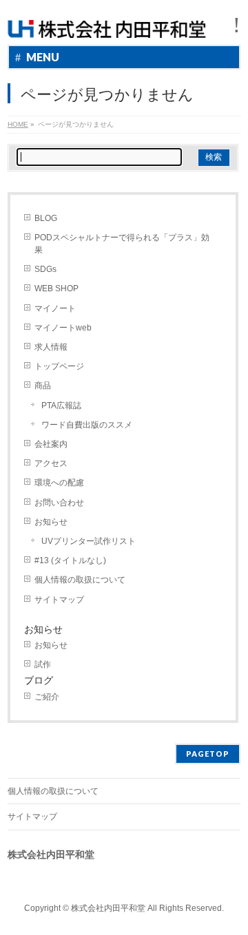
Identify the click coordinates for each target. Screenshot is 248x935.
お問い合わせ (59, 502)
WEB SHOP (56, 288)
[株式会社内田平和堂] (107, 22)
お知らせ (51, 522)
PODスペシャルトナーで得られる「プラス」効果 (121, 244)
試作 (42, 664)
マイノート (55, 308)
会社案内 (51, 444)
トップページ (59, 366)
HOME (18, 124)
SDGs (45, 269)
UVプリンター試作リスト (88, 541)
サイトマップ (59, 600)
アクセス (51, 463)
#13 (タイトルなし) (70, 560)
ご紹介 (46, 697)
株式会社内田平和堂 (108, 908)
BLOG (45, 218)
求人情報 (51, 347)
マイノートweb (63, 328)
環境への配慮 (59, 482)
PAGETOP (207, 753)
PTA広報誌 (61, 405)
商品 (42, 385)
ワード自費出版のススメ (86, 425)
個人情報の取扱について (79, 580)
